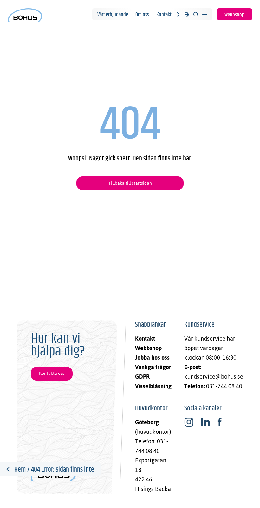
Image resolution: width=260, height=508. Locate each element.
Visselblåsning (153, 386)
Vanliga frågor (153, 367)
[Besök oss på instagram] (188, 422)
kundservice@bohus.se (213, 376)
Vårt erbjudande (112, 14)
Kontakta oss (51, 373)
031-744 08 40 (224, 386)
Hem (20, 469)
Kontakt (164, 14)
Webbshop (234, 15)
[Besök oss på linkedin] (205, 422)
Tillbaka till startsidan (130, 183)
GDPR (142, 376)
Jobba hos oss (152, 357)
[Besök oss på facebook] (219, 422)
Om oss (142, 14)
